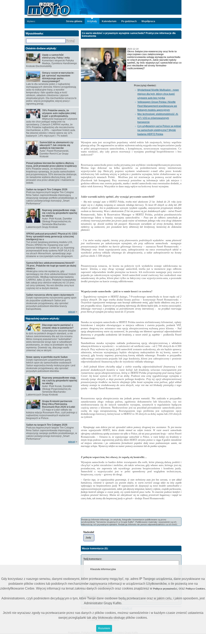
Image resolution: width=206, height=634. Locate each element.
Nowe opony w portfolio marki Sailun (47, 357)
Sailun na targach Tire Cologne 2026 (46, 189)
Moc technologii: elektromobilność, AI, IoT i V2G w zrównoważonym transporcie (157, 118)
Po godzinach (129, 21)
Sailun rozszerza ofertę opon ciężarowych (50, 294)
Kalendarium (109, 21)
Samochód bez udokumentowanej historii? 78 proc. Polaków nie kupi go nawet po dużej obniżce (51, 265)
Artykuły (92, 21)
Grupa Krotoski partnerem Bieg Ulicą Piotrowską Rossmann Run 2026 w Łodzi (58, 404)
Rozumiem (104, 628)
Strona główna (74, 21)
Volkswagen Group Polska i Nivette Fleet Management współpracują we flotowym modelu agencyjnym (157, 106)
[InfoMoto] (103, 8)
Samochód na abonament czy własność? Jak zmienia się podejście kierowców (56, 145)
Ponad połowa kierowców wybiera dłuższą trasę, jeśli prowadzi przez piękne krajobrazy (51, 164)
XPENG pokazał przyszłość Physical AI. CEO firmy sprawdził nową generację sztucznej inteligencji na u (51, 236)
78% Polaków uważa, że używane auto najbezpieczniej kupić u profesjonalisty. (59, 113)
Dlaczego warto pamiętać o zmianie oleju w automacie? (57, 326)
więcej (71, 311)
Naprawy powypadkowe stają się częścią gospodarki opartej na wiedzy (59, 213)
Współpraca (148, 21)
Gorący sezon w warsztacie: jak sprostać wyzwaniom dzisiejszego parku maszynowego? (58, 77)
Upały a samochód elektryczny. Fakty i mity (56, 56)
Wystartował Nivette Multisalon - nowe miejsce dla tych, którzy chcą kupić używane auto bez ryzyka (158, 94)
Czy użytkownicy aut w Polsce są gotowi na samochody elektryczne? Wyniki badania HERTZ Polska (159, 130)
